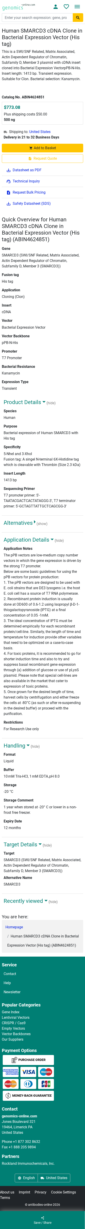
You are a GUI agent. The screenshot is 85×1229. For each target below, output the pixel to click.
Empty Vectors (13, 1028)
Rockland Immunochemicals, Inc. (28, 1163)
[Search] (78, 17)
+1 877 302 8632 (26, 1141)
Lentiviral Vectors (15, 1017)
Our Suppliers (12, 1039)
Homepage (14, 927)
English (29, 1178)
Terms (5, 1198)
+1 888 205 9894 (22, 1147)
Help (7, 983)
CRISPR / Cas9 (14, 1023)
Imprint (24, 1192)
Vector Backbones (16, 1034)
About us (7, 1192)
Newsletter (12, 992)
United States (40, 132)
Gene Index (10, 1012)
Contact (10, 974)
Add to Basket (45, 148)
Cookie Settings (63, 1192)
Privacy (40, 1192)
